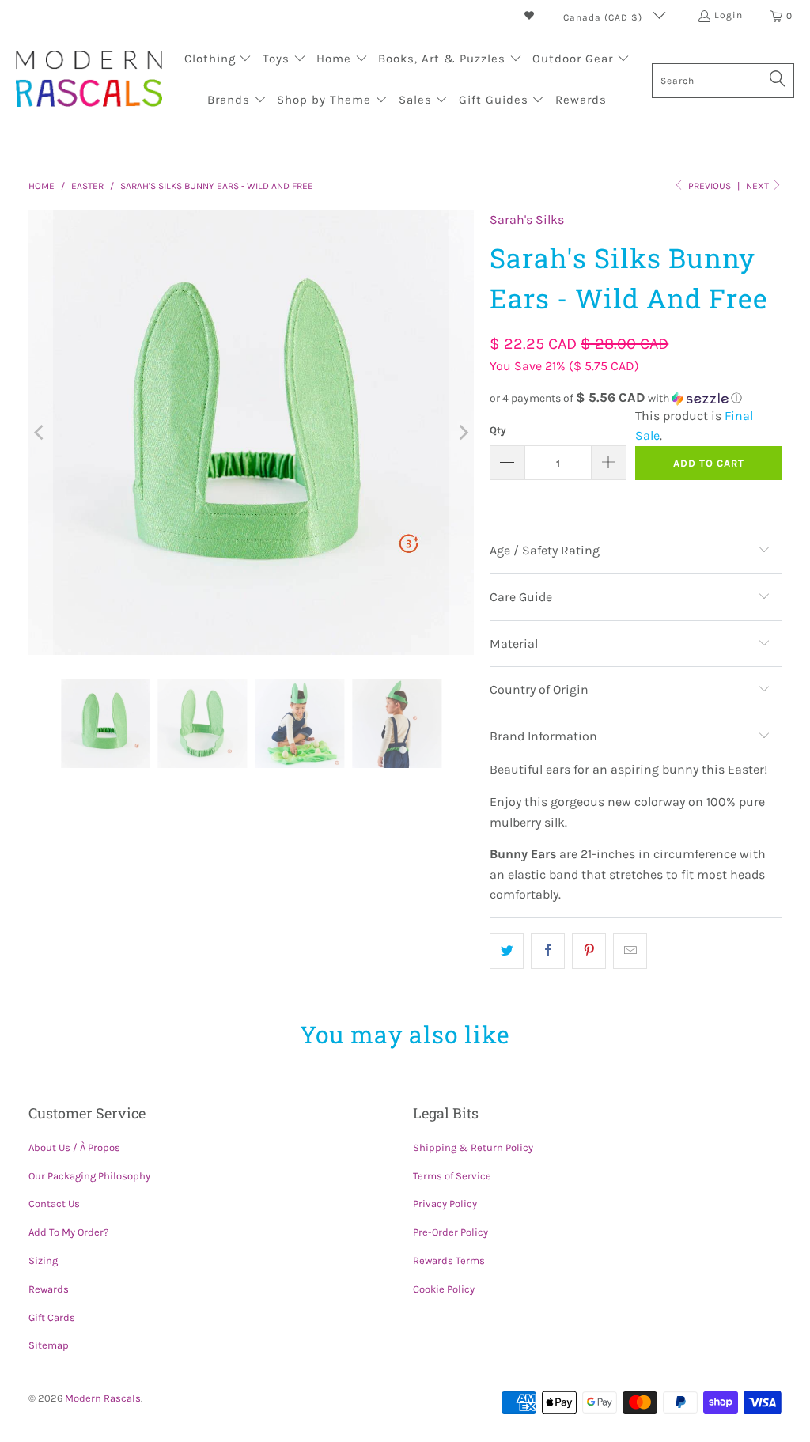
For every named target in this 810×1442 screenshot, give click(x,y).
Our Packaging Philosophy (89, 1176)
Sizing (43, 1260)
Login (728, 15)
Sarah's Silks (527, 219)
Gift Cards (51, 1317)
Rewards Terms (449, 1260)
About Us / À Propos (74, 1147)
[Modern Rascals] (89, 80)
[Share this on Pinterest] (589, 951)
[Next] (462, 433)
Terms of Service (452, 1176)
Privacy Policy (445, 1203)
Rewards (48, 1289)
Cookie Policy (444, 1289)
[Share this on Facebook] (548, 951)
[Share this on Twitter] (507, 951)
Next (758, 185)
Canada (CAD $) (604, 17)
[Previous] (40, 433)
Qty (498, 430)
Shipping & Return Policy (473, 1147)
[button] (218, 60)
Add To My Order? (68, 1232)
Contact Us (54, 1203)
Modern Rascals (103, 1398)
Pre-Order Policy (450, 1232)
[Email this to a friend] (630, 951)
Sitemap (48, 1345)
